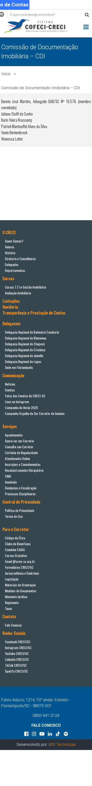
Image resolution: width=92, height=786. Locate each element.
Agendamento (14, 434)
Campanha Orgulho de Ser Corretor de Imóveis (35, 413)
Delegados (11, 264)
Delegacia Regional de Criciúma (25, 349)
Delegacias (11, 323)
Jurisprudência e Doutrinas (22, 573)
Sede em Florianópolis (19, 367)
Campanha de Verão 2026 (21, 407)
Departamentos (15, 270)
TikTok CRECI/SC (16, 665)
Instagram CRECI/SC (18, 647)
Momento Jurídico (16, 596)
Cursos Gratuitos (16, 555)
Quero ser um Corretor (19, 440)
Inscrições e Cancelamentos (22, 464)
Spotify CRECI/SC (16, 671)
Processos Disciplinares (20, 493)
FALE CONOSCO (46, 725)
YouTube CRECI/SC (17, 653)
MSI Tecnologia (62, 744)
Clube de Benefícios (18, 543)
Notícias (10, 384)
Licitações (11, 301)
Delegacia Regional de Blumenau (25, 337)
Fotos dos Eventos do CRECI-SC (25, 395)
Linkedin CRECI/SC (17, 659)
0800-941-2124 (46, 715)
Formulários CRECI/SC (19, 567)
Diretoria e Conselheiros (20, 258)
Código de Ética (15, 537)
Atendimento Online (17, 458)
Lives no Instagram (17, 401)
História (10, 252)
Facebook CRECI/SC (17, 641)
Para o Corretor (15, 529)
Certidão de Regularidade (21, 452)
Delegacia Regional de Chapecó (25, 343)
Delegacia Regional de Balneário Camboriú (32, 332)
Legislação (11, 578)
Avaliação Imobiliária (18, 292)
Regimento (12, 602)
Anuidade (11, 481)
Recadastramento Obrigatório (24, 470)
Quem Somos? (14, 240)
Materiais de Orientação (20, 584)
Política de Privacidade (19, 510)
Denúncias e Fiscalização (20, 487)
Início (6, 74)
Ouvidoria (10, 307)
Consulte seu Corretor (19, 446)
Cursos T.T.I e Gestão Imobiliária (25, 287)
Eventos (10, 389)
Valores (9, 246)
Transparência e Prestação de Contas (34, 313)
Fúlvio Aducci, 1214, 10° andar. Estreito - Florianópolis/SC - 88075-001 (35, 703)
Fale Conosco (13, 625)
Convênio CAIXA (15, 549)
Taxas (8, 608)
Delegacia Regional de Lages (23, 361)
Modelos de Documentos (20, 590)
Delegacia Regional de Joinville (24, 355)
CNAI (8, 476)
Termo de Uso (14, 516)
